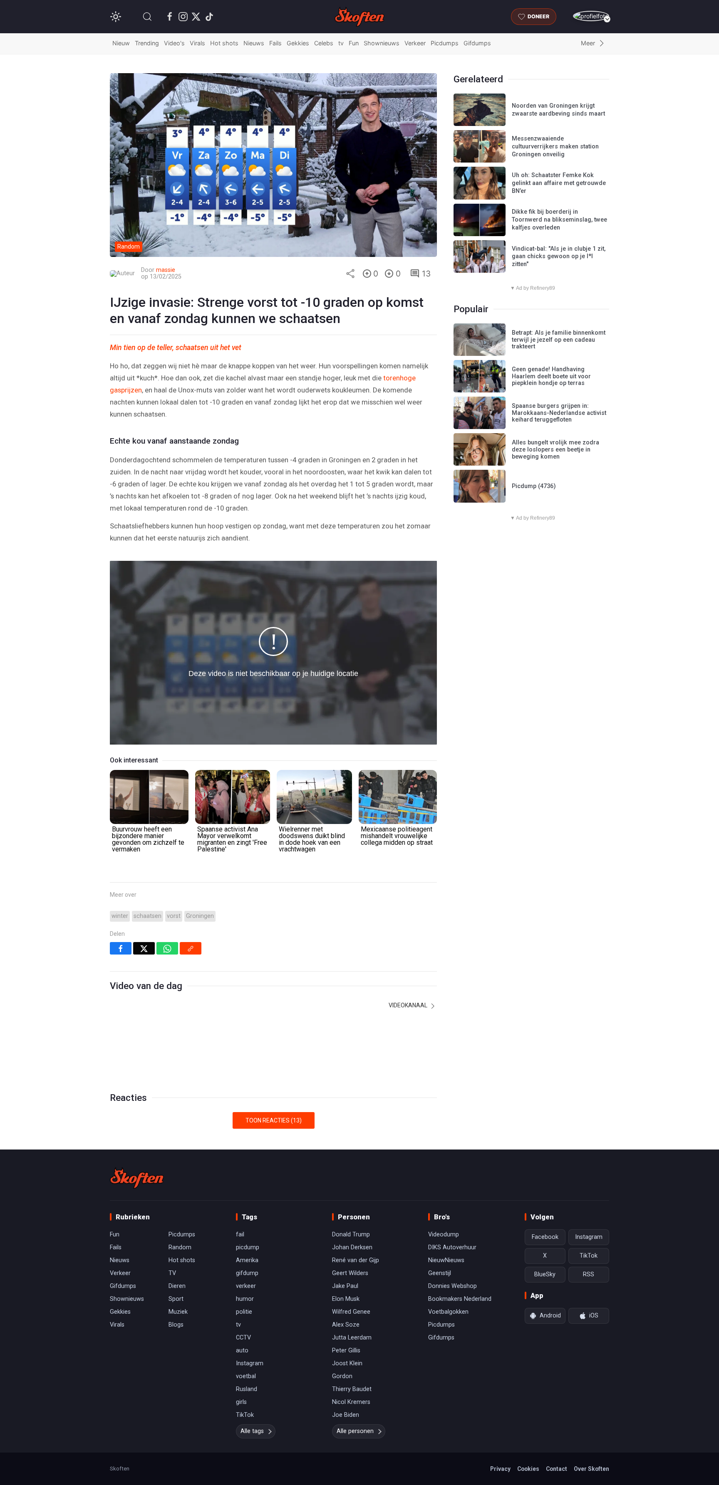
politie (244, 1311)
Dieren (177, 1286)
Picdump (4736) (534, 486)
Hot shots (224, 43)
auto (242, 1350)
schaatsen (147, 916)
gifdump (247, 1273)
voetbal (246, 1376)
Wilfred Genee (351, 1311)
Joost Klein (347, 1363)
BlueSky (544, 1274)
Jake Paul (345, 1286)
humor (245, 1298)
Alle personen (355, 1431)
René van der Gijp (355, 1260)
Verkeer (415, 43)
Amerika (247, 1260)
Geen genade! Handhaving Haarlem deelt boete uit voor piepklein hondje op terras (551, 376)
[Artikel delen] (350, 273)
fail (240, 1234)
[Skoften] (137, 1178)
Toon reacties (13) (273, 1120)
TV (172, 1273)
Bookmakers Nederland (459, 1298)
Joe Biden (345, 1414)
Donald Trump (351, 1234)
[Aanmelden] (591, 16)
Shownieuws (381, 43)
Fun (354, 43)
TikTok (245, 1414)
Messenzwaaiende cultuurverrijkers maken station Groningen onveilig (555, 146)
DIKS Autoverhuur (452, 1247)
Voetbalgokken (448, 1311)
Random (180, 1247)
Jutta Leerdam (352, 1337)
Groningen (200, 916)
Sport (176, 1298)
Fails (275, 43)
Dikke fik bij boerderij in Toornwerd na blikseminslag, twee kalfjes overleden (559, 219)
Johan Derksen (352, 1247)
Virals (197, 43)
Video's (174, 43)
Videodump (443, 1234)
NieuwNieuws (446, 1260)
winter (120, 916)
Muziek (178, 1311)
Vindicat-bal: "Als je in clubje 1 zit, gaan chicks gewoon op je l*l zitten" (558, 256)
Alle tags (252, 1431)
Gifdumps (477, 43)
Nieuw (121, 43)
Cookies (528, 1468)
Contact (556, 1468)
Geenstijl (439, 1273)
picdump (247, 1247)
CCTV (243, 1337)
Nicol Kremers (351, 1402)
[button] (147, 17)
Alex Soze (346, 1324)
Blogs (176, 1324)
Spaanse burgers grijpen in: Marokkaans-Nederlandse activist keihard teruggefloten (559, 412)
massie (165, 270)
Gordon (342, 1376)
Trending (147, 43)
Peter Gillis (346, 1350)
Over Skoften (591, 1468)
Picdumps (445, 43)
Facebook (545, 1237)
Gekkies (298, 43)
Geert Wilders (350, 1273)
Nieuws (253, 43)
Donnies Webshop (452, 1286)
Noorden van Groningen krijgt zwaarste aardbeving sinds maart (558, 109)
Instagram (249, 1363)
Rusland (246, 1389)
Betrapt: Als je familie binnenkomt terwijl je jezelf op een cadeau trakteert (558, 339)
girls (241, 1402)
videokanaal (409, 1005)
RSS (588, 1274)
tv (341, 43)
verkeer (246, 1286)
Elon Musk (346, 1298)
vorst (174, 916)
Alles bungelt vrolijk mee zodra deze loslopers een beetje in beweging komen (555, 449)
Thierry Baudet (352, 1389)
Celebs (323, 43)
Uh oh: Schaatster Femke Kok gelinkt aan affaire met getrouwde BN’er (559, 183)
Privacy (500, 1468)
